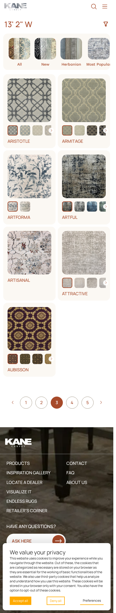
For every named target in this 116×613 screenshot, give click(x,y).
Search (94, 6)
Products (18, 463)
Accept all (20, 600)
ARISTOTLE (19, 141)
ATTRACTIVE (75, 293)
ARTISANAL (19, 280)
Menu (104, 6)
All (19, 64)
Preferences (92, 600)
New (45, 64)
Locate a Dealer (24, 482)
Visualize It (19, 492)
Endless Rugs (21, 501)
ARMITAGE (72, 141)
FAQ (70, 473)
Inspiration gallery (28, 473)
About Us (76, 482)
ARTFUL (69, 217)
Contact (76, 463)
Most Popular (98, 64)
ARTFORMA (19, 217)
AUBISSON (18, 369)
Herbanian (71, 64)
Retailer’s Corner (26, 511)
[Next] (51, 130)
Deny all (56, 600)
